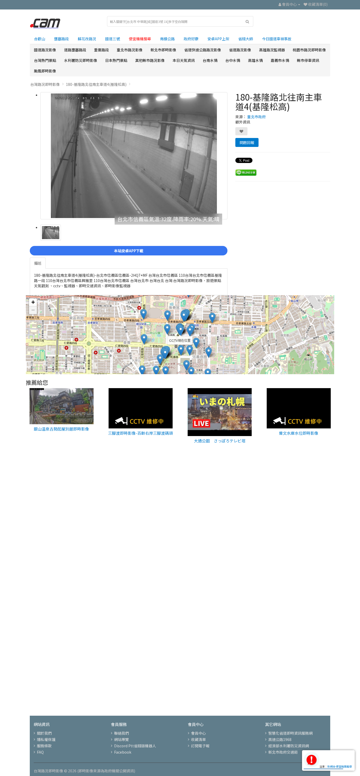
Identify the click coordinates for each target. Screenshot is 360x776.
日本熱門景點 (116, 60)
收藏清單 (198, 739)
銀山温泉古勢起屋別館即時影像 (61, 429)
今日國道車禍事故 (276, 38)
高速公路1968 (279, 739)
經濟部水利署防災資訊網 (288, 745)
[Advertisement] (180, 539)
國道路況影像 (45, 49)
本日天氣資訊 (184, 60)
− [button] (33, 310)
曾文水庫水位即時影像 (298, 433)
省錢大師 (245, 38)
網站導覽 (121, 739)
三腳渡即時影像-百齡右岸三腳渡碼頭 (140, 433)
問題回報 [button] (247, 142)
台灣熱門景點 (45, 60)
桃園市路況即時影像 (309, 49)
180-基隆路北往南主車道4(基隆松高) (96, 84)
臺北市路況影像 (130, 49)
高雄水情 (255, 60)
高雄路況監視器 (272, 49)
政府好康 (191, 38)
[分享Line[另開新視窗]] (246, 172)
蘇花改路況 (87, 38)
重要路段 (101, 49)
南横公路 (167, 38)
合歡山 (39, 38)
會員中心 (198, 733)
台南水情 (210, 60)
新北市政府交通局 (283, 752)
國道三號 (112, 38)
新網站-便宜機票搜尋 (339, 766)
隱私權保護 (46, 739)
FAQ (40, 752)
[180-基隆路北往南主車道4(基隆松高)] (133, 155)
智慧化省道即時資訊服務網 (290, 733)
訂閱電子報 (200, 745)
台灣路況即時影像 (45, 84)
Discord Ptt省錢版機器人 (135, 745)
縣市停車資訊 (308, 60)
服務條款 (44, 745)
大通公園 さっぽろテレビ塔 (219, 440)
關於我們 (44, 733)
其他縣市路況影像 (150, 60)
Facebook (122, 752)
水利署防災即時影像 (80, 60)
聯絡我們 (121, 733)
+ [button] (33, 302)
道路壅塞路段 (75, 49)
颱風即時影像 (45, 70)
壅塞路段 (61, 38)
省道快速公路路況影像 (202, 49)
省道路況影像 (240, 49)
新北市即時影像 (163, 49)
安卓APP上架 (218, 38)
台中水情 (232, 60)
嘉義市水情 (280, 60)
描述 (37, 263)
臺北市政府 (256, 116)
